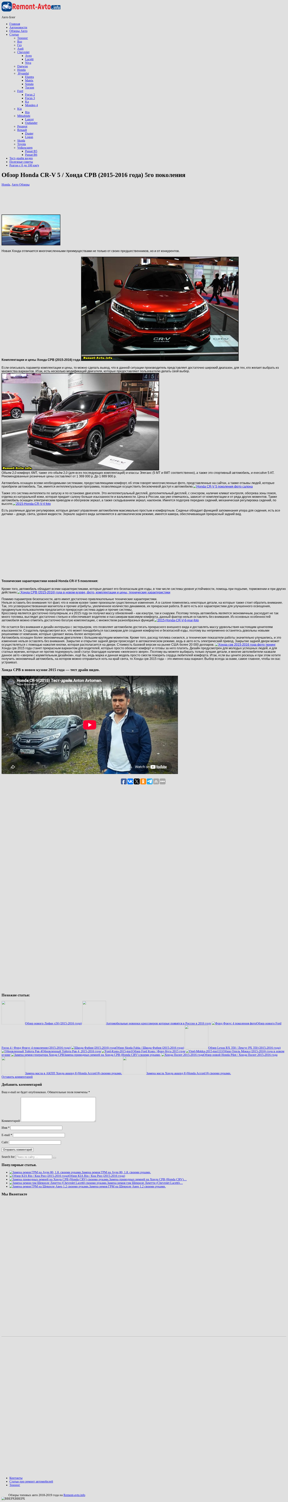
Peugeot (22, 126)
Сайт (5, 1142)
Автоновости (18, 27)
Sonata (29, 84)
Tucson (29, 87)
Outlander (31, 123)
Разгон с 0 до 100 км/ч (24, 165)
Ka (27, 101)
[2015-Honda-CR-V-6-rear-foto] (176, 620)
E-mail (7, 1135)
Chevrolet (23, 52)
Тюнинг (22, 38)
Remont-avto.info (74, 1495)
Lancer (29, 119)
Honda (21, 70)
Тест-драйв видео (21, 158)
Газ (19, 45)
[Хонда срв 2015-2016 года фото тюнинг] (245, 644)
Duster (29, 133)
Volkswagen (25, 147)
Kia (19, 108)
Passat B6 (31, 154)
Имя (6, 1127)
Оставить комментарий (17, 1076)
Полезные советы (21, 161)
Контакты (16, 1478)
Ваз (19, 41)
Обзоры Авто (18, 31)
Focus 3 (30, 98)
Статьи (14, 34)
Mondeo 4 (31, 105)
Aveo (28, 55)
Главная (14, 24)
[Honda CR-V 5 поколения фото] (80, 469)
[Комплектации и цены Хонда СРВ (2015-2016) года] (160, 359)
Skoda (21, 140)
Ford (20, 91)
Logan (29, 137)
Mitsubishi (23, 115)
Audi (20, 48)
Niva (28, 62)
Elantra (29, 77)
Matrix (29, 80)
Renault (22, 130)
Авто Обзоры (21, 184)
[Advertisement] (110, 215)
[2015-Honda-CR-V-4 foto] (32, 503)
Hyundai (23, 73)
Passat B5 (31, 151)
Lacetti (29, 59)
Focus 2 (30, 94)
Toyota (21, 144)
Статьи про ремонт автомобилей (31, 1481)
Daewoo (22, 66)
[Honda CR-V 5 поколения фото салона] (223, 486)
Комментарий (11, 1120)
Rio (27, 112)
